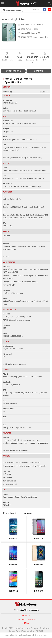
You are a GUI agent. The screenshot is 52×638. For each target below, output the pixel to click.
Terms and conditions (26, 619)
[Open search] (49, 3)
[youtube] (49, 9)
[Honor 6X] (38, 560)
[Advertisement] (26, 634)
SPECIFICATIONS (13, 71)
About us (26, 615)
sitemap (26, 623)
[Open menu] (2, 3)
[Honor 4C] (38, 587)
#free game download (12, 10)
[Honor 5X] (38, 534)
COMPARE (38, 71)
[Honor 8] (13, 534)
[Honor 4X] (13, 587)
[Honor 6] (13, 560)
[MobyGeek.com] (26, 3)
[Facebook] (44, 9)
